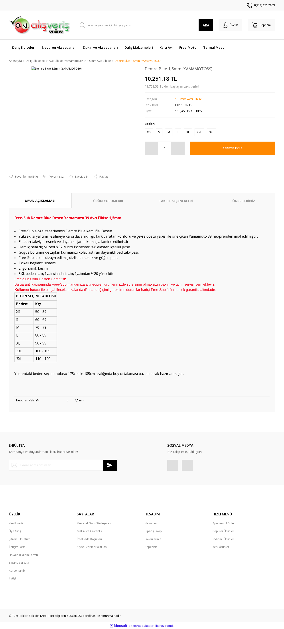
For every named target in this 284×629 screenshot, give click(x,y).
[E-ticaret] (141, 626)
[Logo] (39, 25)
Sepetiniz (151, 547)
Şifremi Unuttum (19, 539)
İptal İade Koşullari (89, 539)
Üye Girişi (15, 531)
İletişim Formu (18, 547)
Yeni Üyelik (16, 523)
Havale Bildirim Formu (23, 555)
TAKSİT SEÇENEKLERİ (176, 200)
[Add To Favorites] (23, 176)
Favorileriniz (153, 539)
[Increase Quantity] (177, 148)
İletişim (13, 578)
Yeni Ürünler (221, 547)
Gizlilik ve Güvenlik (89, 531)
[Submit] (110, 465)
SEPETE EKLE (232, 148)
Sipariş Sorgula (19, 563)
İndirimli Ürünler (223, 539)
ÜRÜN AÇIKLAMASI (40, 200)
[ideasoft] (118, 626)
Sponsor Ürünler (224, 523)
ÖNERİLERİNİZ (243, 200)
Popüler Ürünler (223, 531)
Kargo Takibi (17, 571)
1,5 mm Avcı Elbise (188, 99)
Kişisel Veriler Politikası (92, 547)
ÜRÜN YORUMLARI (108, 200)
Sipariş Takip (153, 531)
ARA (206, 25)
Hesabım (151, 523)
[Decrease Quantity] (151, 148)
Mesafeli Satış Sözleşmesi (94, 523)
